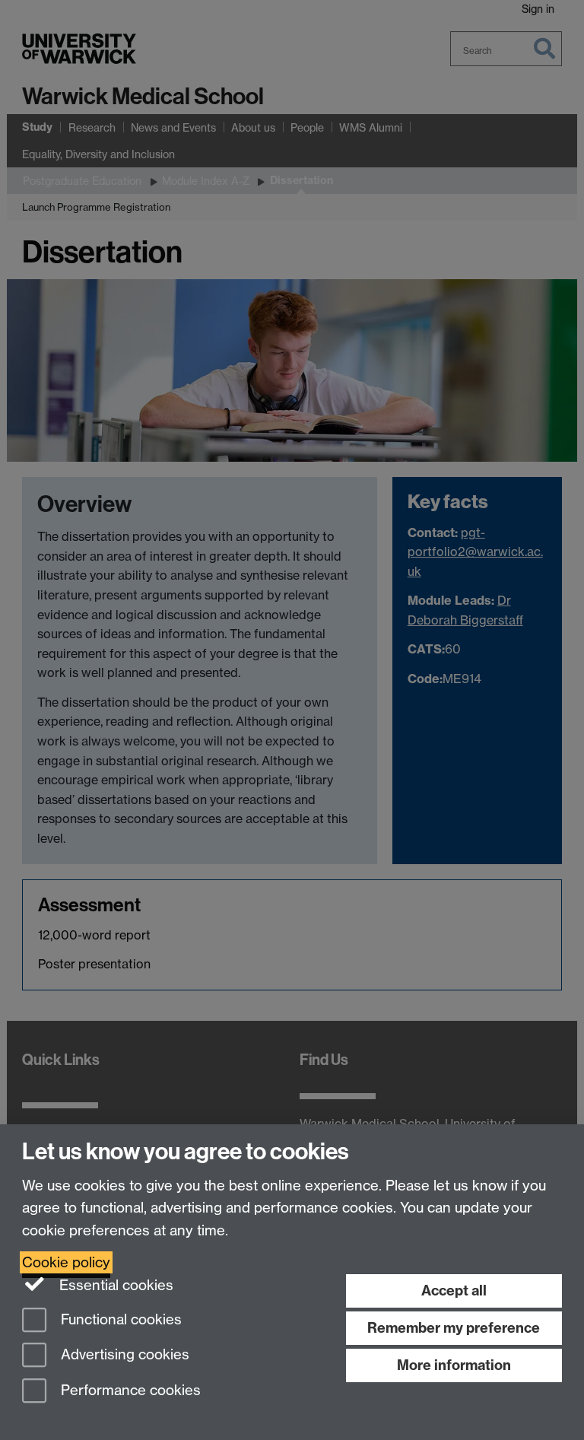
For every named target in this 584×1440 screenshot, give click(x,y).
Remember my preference (453, 1328)
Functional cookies (119, 1319)
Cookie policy (66, 1262)
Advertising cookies (123, 1355)
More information (454, 1365)
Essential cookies (114, 1285)
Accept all (454, 1290)
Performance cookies (129, 1391)
